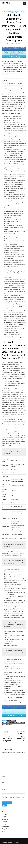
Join (3, 389)
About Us (4, 812)
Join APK (6, 3)
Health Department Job (7, 722)
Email (4, 782)
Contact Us (5, 819)
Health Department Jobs (19, 722)
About (3, 809)
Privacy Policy (5, 824)
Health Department (11, 720)
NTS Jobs (18, 10)
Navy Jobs (12, 10)
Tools (3, 831)
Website (4, 789)
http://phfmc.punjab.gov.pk (18, 485)
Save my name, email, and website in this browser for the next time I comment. (13, 798)
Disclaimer (4, 821)
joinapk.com (20, 617)
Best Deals (5, 814)
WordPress (9, 842)
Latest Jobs (6, 10)
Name (3, 776)
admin (12, 43)
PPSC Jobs (15, 11)
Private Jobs (21, 11)
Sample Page (5, 826)
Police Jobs (9, 11)
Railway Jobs (14, 12)
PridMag (16, 842)
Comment (18, 43)
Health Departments (7, 724)
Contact (4, 816)
